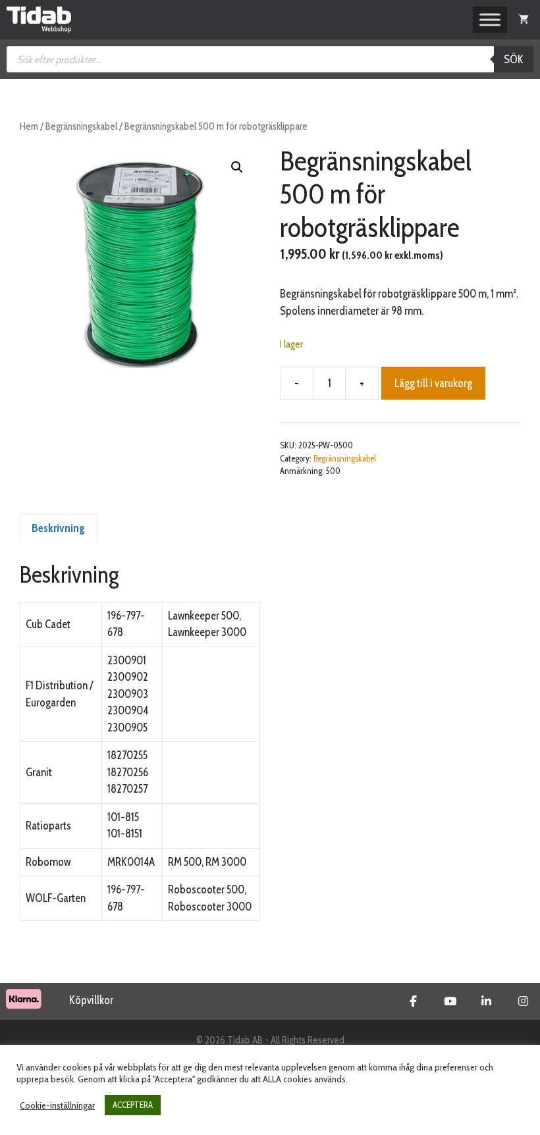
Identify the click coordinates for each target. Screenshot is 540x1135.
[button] (237, 167)
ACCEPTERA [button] (133, 1104)
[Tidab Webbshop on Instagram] (523, 1001)
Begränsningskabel (81, 126)
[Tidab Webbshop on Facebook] (413, 1001)
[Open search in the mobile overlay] (270, 59)
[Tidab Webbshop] (39, 20)
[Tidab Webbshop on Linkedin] (486, 1001)
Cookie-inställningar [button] (57, 1105)
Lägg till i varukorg (433, 383)
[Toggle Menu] (489, 19)
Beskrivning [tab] (58, 528)
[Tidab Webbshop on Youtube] (450, 1001)
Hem (29, 126)
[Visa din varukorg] (523, 20)
